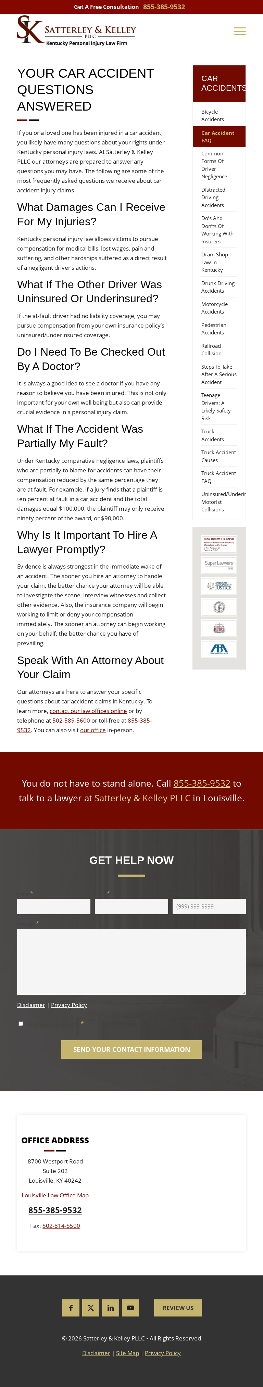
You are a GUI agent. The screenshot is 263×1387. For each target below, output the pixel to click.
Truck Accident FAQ (218, 477)
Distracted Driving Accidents (213, 197)
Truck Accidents (212, 435)
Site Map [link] (127, 1353)
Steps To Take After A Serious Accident (219, 374)
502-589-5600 (71, 720)
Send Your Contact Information (131, 1049)
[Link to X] (90, 1307)
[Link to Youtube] (130, 1307)
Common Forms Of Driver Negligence (214, 165)
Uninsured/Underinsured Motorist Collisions (223, 502)
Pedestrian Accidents (213, 328)
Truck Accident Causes (218, 456)
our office (93, 730)
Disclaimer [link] (96, 1353)
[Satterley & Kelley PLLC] (76, 31)
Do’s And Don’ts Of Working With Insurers (217, 230)
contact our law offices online (88, 711)
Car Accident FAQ (218, 136)
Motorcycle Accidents (214, 308)
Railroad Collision (211, 349)
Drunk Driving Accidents (218, 287)
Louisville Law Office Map (55, 1195)
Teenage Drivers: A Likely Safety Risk (216, 407)
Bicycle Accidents (212, 115)
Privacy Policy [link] (163, 1353)
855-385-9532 (202, 783)
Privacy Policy (69, 1005)
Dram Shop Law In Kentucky (214, 262)
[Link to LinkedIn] (110, 1307)
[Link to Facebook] (70, 1307)
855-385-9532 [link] (164, 6)
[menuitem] (240, 31)
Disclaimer (31, 1005)
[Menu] (240, 31)
